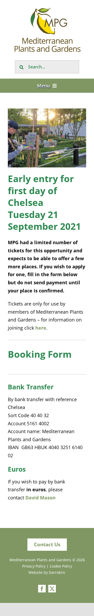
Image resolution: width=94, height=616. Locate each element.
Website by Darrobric (47, 572)
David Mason (40, 497)
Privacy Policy (33, 566)
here (40, 328)
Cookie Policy (61, 566)
